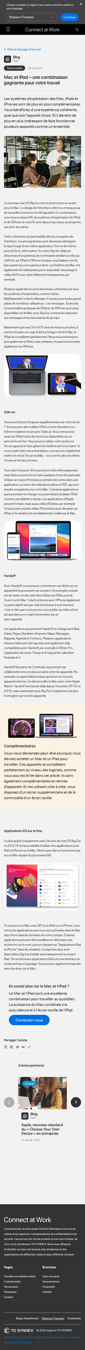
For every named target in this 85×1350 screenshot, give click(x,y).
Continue (70, 17)
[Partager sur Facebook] (12, 1046)
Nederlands (74, 1318)
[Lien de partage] (29, 1046)
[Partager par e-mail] (24, 1046)
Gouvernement (50, 1281)
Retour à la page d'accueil (24, 49)
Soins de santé (50, 1276)
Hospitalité (48, 1287)
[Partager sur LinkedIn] (6, 1046)
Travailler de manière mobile (20, 1276)
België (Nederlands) (27, 1318)
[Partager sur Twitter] (18, 1046)
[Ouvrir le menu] (8, 29)
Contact (8, 1297)
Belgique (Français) (53, 1318)
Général (46, 1292)
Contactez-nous (29, 1020)
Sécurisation (11, 1287)
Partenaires (10, 1292)
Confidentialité (12, 1281)
